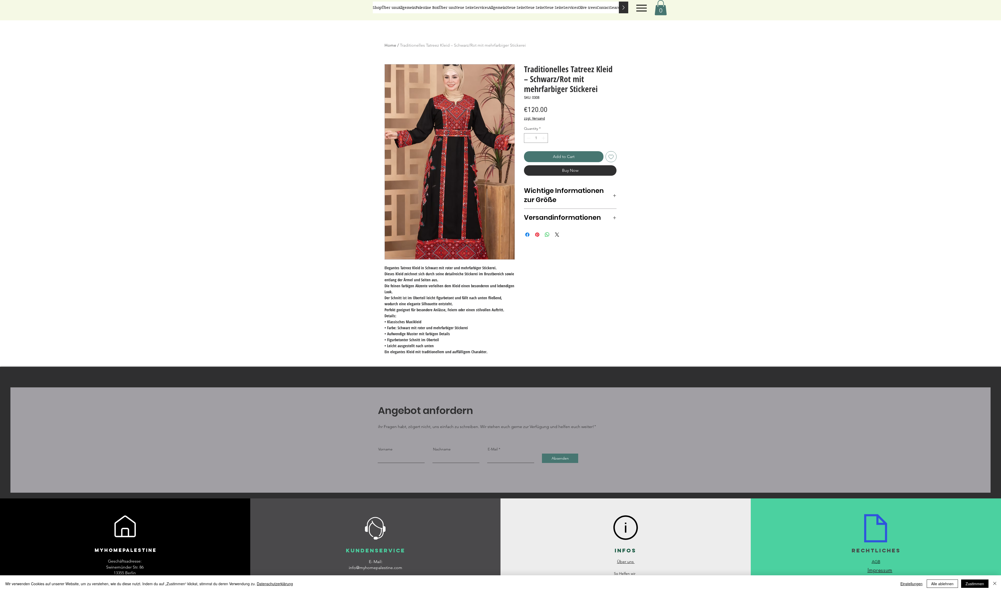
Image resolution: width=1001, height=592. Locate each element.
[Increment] (544, 138)
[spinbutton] (536, 138)
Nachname (442, 449)
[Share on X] (557, 234)
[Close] (995, 583)
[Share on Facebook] (527, 234)
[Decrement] (528, 138)
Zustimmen (975, 583)
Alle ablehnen (942, 583)
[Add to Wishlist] (611, 156)
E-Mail (493, 449)
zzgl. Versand (534, 119)
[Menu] (641, 8)
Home (390, 45)
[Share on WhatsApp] (547, 234)
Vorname (385, 449)
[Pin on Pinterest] (537, 234)
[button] (660, 7)
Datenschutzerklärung (275, 583)
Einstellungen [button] (911, 583)
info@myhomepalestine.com (375, 567)
